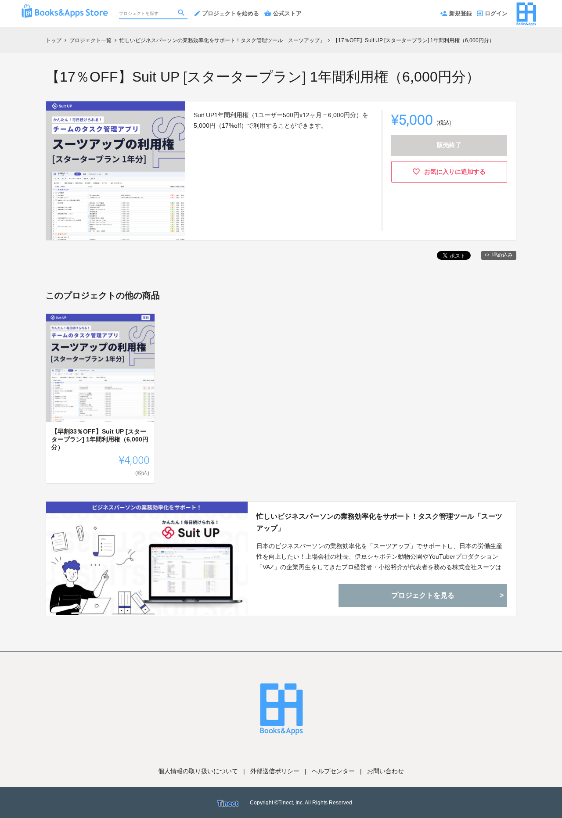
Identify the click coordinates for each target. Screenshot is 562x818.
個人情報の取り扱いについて (198, 771)
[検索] (182, 13)
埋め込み (502, 255)
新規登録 (460, 13)
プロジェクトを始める (230, 13)
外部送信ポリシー (274, 771)
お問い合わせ (385, 771)
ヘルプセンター (333, 771)
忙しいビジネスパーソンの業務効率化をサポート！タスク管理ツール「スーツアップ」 (379, 522)
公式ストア (287, 13)
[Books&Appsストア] (65, 8)
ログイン (496, 13)
